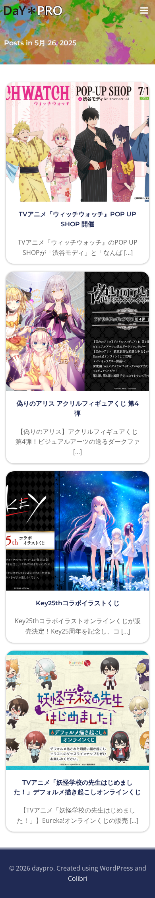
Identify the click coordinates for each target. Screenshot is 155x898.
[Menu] (144, 10)
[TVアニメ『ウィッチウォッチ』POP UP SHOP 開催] (77, 141)
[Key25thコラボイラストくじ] (77, 530)
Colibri (77, 878)
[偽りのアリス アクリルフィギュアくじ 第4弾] (77, 330)
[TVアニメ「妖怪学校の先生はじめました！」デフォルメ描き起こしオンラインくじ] (77, 709)
